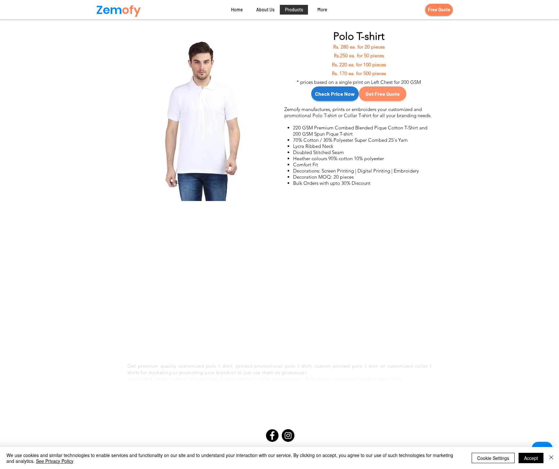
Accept (531, 458)
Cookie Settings (493, 458)
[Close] (551, 458)
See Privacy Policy (54, 461)
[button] (322, 10)
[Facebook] (272, 435)
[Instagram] (288, 435)
